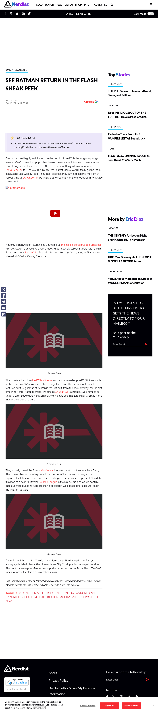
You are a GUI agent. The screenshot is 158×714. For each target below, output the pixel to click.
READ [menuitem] (39, 4)
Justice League (48, 482)
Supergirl (85, 597)
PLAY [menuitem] (59, 4)
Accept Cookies (131, 705)
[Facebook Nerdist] (6, 14)
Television (115, 83)
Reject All (109, 705)
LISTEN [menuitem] (69, 4)
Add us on (88, 102)
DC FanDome (30, 177)
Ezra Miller (14, 597)
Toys (111, 148)
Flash (28, 597)
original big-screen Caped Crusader (80, 245)
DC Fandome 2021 (82, 593)
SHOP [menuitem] (78, 4)
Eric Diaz (13, 100)
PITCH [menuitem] (87, 4)
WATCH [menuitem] (49, 4)
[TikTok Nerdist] (29, 14)
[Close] (153, 705)
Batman (23, 593)
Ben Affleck (40, 593)
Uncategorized (16, 69)
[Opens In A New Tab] (17, 682)
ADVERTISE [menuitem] (100, 4)
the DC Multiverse (42, 380)
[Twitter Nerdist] (11, 14)
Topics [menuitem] (68, 13)
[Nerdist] (16, 5)
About (52, 673)
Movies (113, 105)
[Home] (16, 671)
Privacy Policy (58, 680)
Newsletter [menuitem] (84, 13)
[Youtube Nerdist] (23, 14)
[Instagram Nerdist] (17, 14)
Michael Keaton (46, 597)
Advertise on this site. (17, 689)
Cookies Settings (87, 705)
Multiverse (68, 597)
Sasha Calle (31, 252)
